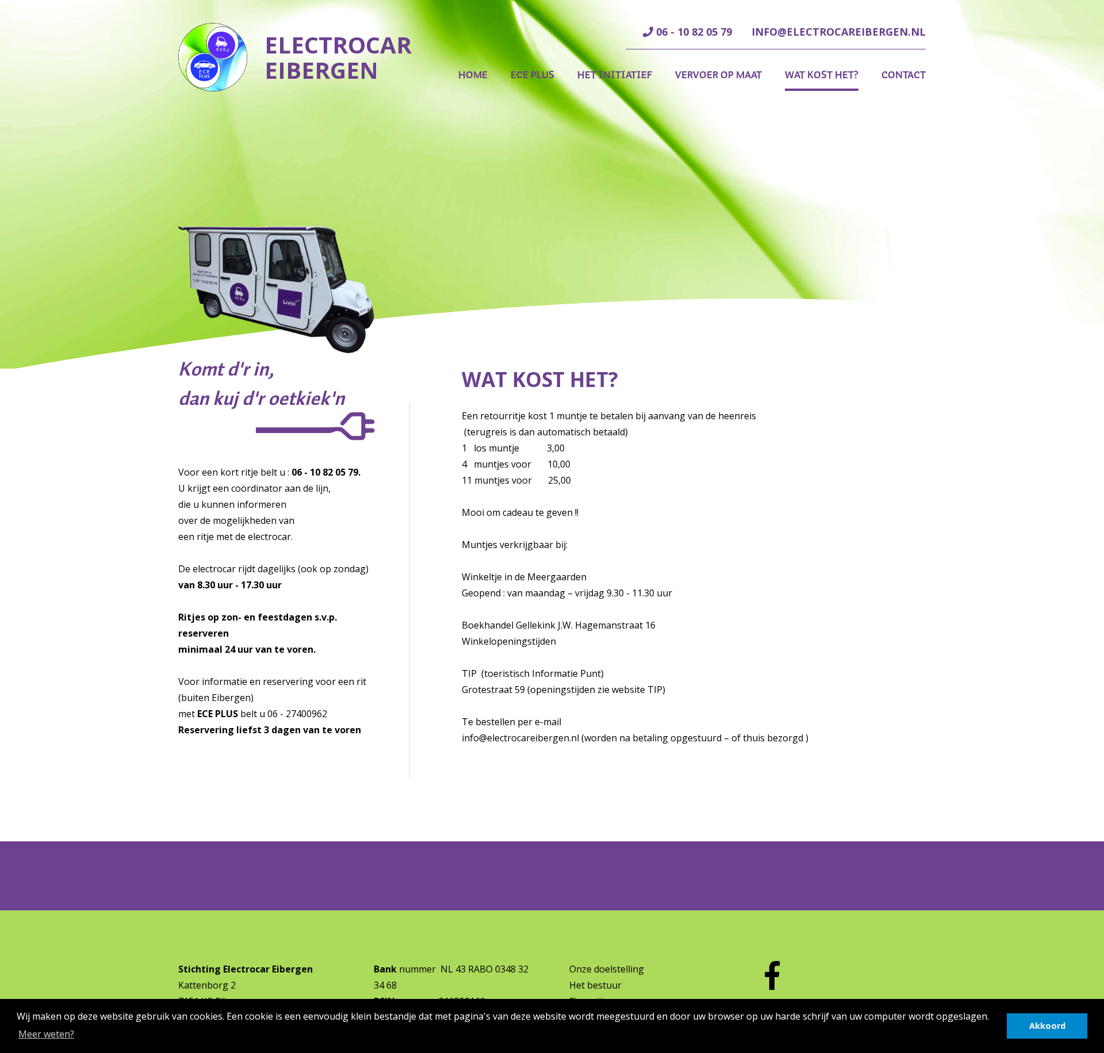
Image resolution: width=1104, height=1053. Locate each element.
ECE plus (532, 74)
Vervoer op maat (718, 74)
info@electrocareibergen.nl (839, 32)
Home (473, 74)
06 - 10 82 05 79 (692, 32)
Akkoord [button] (1047, 1025)
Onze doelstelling (606, 969)
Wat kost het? (821, 74)
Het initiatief (614, 74)
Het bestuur (595, 985)
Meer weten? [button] (46, 1034)
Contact (903, 74)
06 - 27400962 (297, 713)
